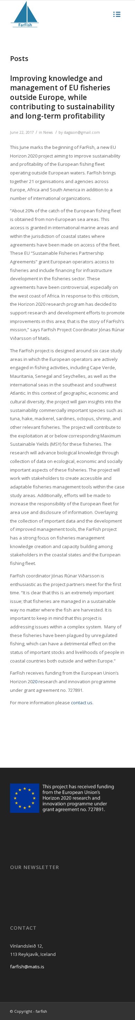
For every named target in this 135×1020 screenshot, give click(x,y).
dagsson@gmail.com (82, 132)
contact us (81, 702)
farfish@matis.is (27, 966)
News (48, 132)
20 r (36, 681)
